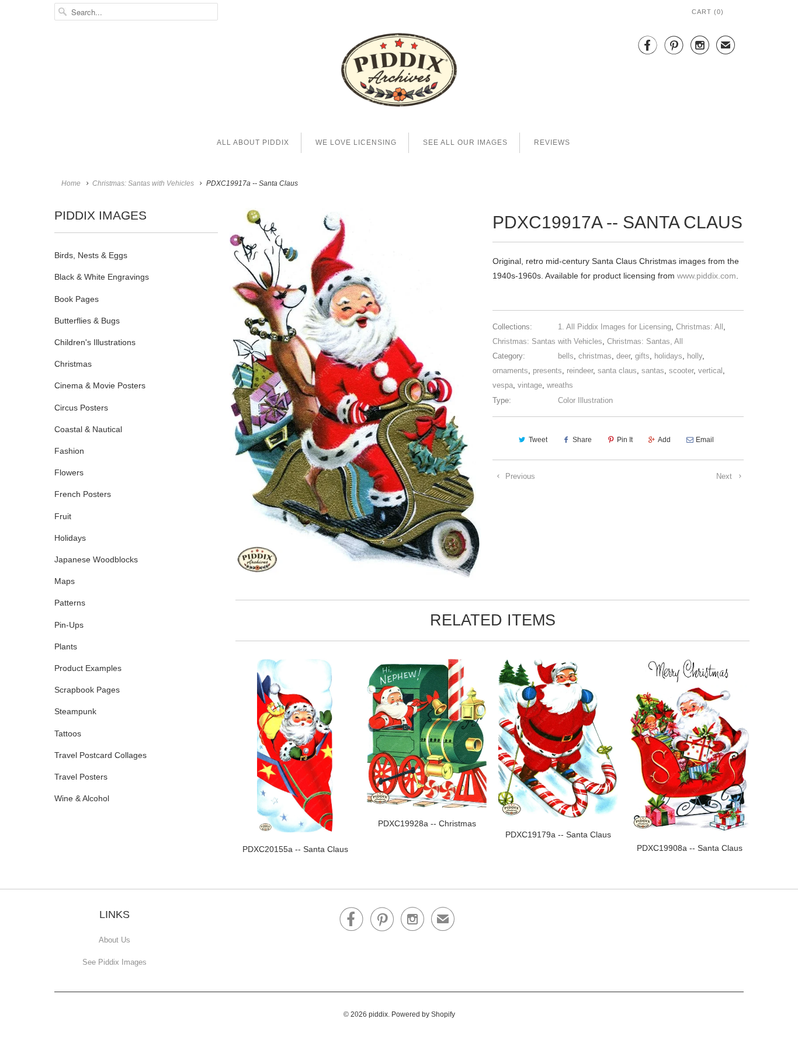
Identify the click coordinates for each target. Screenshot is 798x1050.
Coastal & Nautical (88, 429)
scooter (681, 370)
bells (566, 356)
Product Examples (88, 668)
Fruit (62, 516)
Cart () (708, 11)
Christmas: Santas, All (645, 341)
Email (705, 440)
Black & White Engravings (101, 276)
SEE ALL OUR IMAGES (465, 142)
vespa (502, 385)
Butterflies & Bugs (87, 320)
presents (547, 370)
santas (652, 370)
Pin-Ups (69, 625)
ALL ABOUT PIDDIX (253, 142)
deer (623, 356)
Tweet (538, 440)
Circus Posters (81, 407)
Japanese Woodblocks (96, 559)
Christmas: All (699, 326)
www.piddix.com (706, 275)
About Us (114, 940)
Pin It (625, 440)
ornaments (510, 370)
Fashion (69, 451)
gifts (642, 356)
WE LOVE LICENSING (356, 142)
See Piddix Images (114, 962)
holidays (668, 356)
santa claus (617, 370)
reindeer (580, 370)
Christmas (73, 363)
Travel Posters (80, 776)
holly (694, 356)
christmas (595, 356)
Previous (519, 476)
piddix (378, 1014)
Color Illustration (585, 400)
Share (582, 440)
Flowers (69, 472)
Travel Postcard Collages (100, 755)
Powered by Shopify (423, 1014)
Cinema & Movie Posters (99, 385)
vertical (710, 370)
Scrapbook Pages (87, 689)
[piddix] (399, 72)
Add (664, 440)
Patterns (69, 602)
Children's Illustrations (95, 342)
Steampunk (75, 711)
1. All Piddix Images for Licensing (614, 326)
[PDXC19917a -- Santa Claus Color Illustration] (355, 393)
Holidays (70, 538)
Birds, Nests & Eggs (90, 255)
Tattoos (67, 733)
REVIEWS (552, 142)
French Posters (82, 494)
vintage (530, 385)
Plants (65, 646)
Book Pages (76, 299)
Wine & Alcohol (81, 798)
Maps (64, 581)
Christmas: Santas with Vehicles (547, 341)
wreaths (560, 385)
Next (725, 476)
